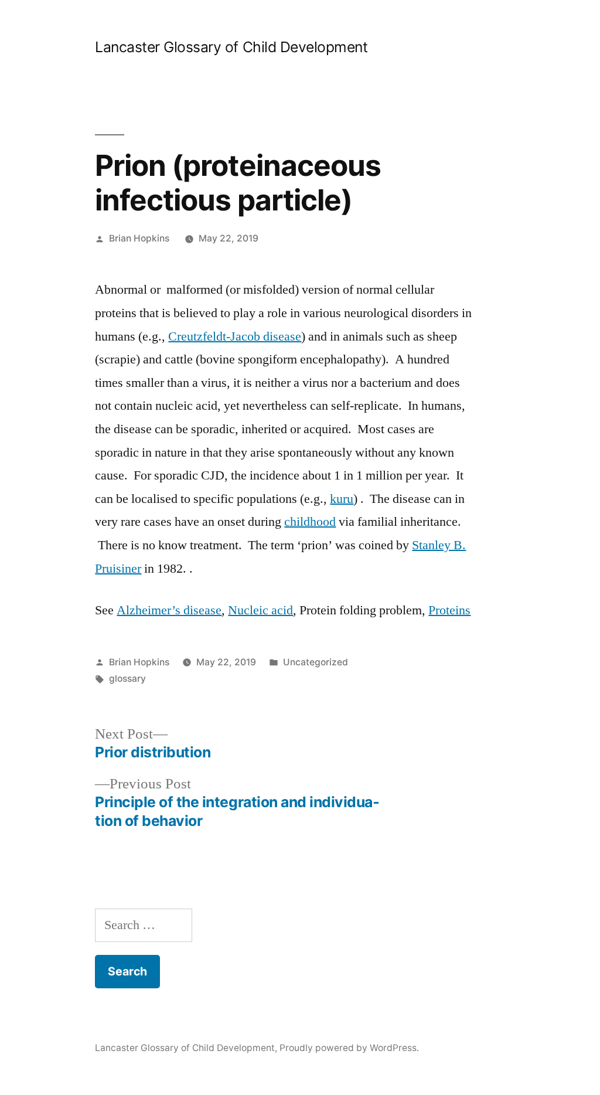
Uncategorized (315, 662)
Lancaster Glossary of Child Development (231, 47)
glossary (127, 678)
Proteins (449, 610)
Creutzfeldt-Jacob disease (234, 336)
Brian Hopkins (139, 238)
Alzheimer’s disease (169, 610)
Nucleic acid (260, 610)
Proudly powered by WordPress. (349, 1047)
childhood (310, 522)
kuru (341, 499)
